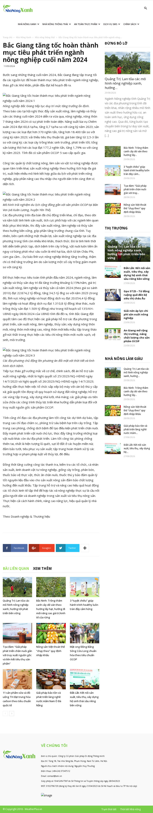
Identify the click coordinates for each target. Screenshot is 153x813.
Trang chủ (7, 37)
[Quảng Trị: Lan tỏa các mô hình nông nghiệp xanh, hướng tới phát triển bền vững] (17, 587)
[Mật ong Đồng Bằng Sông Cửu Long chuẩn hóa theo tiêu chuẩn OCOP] (84, 633)
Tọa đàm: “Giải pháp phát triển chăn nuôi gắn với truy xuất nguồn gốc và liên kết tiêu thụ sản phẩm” (17, 655)
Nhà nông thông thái (45, 37)
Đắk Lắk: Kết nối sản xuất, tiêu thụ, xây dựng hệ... (137, 448)
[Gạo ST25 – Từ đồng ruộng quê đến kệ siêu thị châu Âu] (113, 295)
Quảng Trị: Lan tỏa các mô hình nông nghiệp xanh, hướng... (125, 83)
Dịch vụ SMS (110, 24)
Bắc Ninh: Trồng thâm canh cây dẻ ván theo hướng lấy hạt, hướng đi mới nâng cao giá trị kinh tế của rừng (50, 609)
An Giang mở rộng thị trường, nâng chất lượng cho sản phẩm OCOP (137, 336)
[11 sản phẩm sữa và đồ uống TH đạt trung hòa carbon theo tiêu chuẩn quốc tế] (17, 679)
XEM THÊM (42, 568)
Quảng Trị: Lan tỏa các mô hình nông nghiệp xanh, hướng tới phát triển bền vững (127, 252)
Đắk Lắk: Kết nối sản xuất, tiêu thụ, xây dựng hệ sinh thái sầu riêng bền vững (137, 273)
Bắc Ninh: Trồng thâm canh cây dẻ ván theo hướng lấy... (136, 151)
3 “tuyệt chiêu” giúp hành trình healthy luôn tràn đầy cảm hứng (84, 605)
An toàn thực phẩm (85, 24)
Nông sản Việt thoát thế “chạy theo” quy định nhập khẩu (50, 651)
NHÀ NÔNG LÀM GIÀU (124, 358)
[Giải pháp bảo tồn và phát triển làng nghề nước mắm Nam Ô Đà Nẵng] (51, 679)
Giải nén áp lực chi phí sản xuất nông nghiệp (136, 314)
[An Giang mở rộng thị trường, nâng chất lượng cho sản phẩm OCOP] (113, 334)
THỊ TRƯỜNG (116, 228)
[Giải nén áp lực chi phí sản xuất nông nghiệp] (113, 315)
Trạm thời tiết (108, 809)
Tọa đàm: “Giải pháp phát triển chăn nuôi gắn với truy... (135, 189)
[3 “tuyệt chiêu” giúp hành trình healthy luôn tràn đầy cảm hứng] (84, 587)
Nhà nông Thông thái (55, 24)
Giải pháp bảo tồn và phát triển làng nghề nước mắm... (135, 429)
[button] (145, 8)
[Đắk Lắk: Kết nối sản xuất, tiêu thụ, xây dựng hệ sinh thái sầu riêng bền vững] (84, 679)
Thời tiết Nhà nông (130, 809)
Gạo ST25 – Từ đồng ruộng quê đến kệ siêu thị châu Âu (137, 294)
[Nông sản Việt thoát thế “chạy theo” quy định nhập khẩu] (51, 633)
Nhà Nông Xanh (27, 24)
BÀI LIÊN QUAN (16, 568)
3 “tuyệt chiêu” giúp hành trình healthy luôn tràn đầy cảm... (136, 170)
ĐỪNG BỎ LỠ (116, 43)
